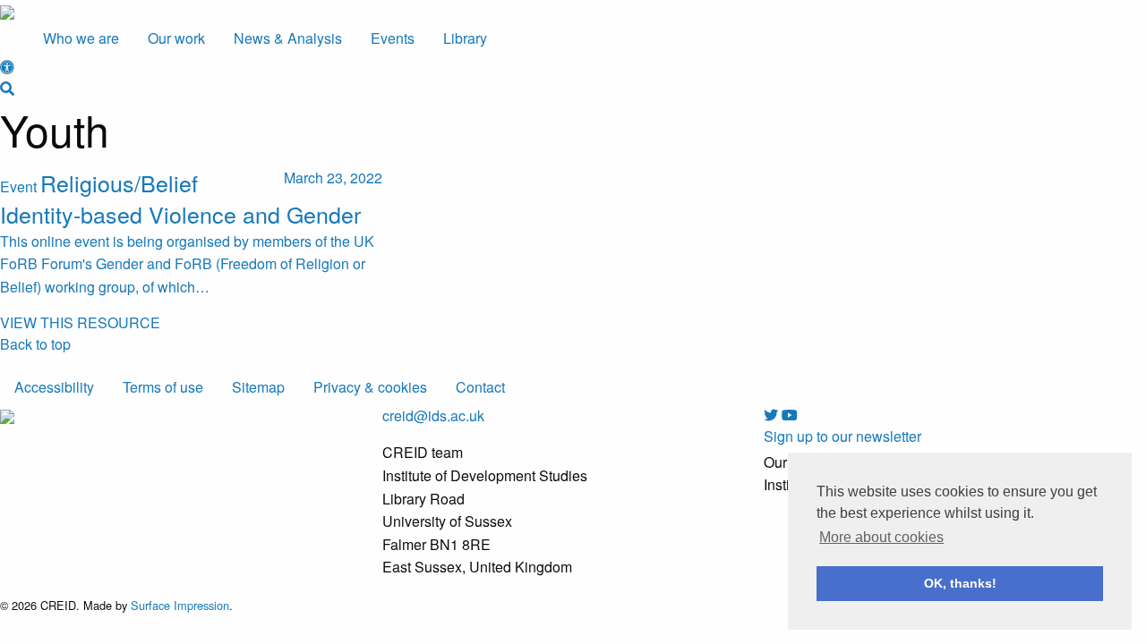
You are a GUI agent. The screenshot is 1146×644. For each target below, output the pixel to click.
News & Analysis (288, 38)
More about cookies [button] (881, 537)
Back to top (35, 344)
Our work (176, 38)
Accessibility (54, 387)
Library (465, 38)
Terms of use (163, 387)
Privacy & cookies (370, 387)
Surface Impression (180, 605)
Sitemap (258, 387)
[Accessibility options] (7, 66)
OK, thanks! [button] (960, 583)
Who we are (81, 38)
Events (393, 38)
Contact (480, 387)
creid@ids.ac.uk (433, 415)
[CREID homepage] (7, 10)
